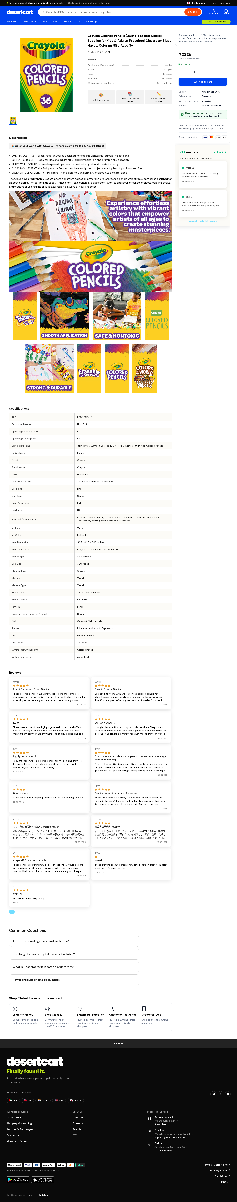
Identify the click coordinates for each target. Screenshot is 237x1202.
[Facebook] (228, 1094)
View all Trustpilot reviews (203, 220)
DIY (78, 21)
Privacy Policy (220, 1170)
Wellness (11, 21)
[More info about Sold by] (219, 91)
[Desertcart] (20, 12)
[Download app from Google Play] (18, 1179)
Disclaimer (223, 1176)
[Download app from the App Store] (42, 1179)
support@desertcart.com (169, 1137)
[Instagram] (213, 1094)
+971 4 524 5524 (163, 1150)
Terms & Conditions (217, 1164)
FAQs (226, 1182)
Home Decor (29, 21)
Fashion (67, 21)
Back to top (118, 1043)
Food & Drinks (49, 21)
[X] (220, 1094)
